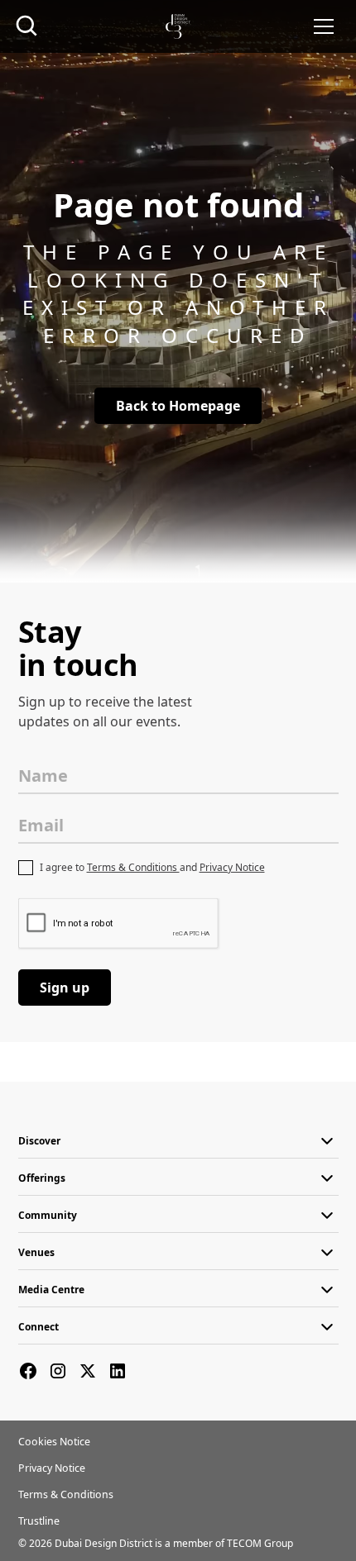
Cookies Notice (54, 1442)
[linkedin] (117, 1371)
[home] (178, 26)
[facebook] (28, 1371)
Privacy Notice (232, 867)
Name (43, 775)
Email (41, 825)
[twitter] (88, 1371)
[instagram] (58, 1371)
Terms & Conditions (133, 867)
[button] (324, 26)
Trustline (39, 1521)
